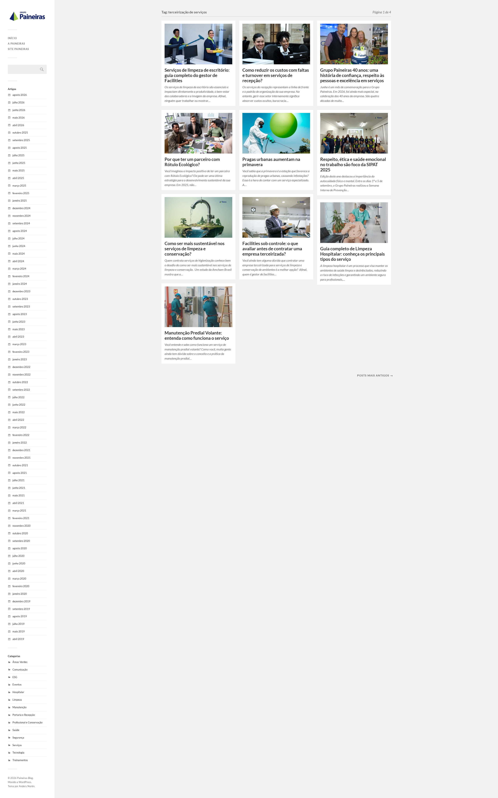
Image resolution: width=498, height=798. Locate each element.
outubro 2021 (20, 465)
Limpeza (17, 699)
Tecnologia (18, 752)
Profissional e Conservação (27, 722)
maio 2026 (18, 117)
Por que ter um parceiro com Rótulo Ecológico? (192, 162)
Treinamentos (20, 760)
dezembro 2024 (21, 208)
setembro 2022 (21, 389)
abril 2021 (18, 503)
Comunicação (19, 669)
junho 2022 (18, 404)
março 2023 (19, 344)
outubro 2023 (20, 298)
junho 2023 (18, 321)
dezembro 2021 (21, 450)
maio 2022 (18, 412)
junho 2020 (18, 563)
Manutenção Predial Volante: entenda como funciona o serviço (197, 335)
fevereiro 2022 (20, 435)
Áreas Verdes (19, 662)
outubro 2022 (20, 382)
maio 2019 (18, 631)
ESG (14, 677)
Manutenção (19, 707)
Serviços (17, 745)
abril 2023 (18, 336)
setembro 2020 (21, 540)
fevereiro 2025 (20, 193)
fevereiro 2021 (20, 518)
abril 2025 (18, 178)
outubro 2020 (20, 533)
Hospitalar (18, 692)
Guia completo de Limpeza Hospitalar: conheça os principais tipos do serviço (352, 254)
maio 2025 (18, 170)
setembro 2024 (21, 223)
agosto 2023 (19, 314)
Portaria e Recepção (23, 714)
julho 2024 (18, 238)
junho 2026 (18, 110)
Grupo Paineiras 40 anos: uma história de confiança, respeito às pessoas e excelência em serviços (352, 75)
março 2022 (19, 427)
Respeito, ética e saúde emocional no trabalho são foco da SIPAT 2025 (353, 164)
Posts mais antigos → (375, 375)
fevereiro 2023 (20, 351)
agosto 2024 (19, 230)
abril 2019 (18, 639)
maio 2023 (18, 329)
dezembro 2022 (21, 366)
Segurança (18, 737)
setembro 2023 (21, 306)
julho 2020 (18, 555)
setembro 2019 (21, 608)
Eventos (17, 684)
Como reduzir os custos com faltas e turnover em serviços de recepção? (275, 75)
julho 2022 (18, 397)
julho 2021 (18, 480)
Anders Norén (26, 786)
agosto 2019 (19, 616)
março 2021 (19, 510)
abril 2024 (18, 261)
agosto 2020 (19, 548)
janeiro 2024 (19, 283)
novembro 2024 (21, 215)
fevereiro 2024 (20, 276)
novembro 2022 (21, 374)
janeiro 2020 (19, 593)
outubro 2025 (20, 132)
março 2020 (19, 578)
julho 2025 (18, 155)
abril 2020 (18, 571)
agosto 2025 (19, 147)
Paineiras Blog (25, 778)
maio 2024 (18, 253)
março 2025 (19, 185)
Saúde (15, 730)
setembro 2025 (21, 140)
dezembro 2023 (21, 291)
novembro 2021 (21, 457)
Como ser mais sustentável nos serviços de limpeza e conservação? (194, 249)
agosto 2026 (19, 94)
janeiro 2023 (19, 359)
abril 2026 (18, 125)
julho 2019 (18, 623)
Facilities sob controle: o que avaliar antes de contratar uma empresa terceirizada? (272, 249)
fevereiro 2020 (20, 586)
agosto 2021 (19, 472)
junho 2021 (18, 487)
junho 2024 (18, 246)
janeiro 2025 (19, 200)
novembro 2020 (21, 525)
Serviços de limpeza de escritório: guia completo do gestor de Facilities (197, 75)
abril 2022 (18, 419)
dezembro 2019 (21, 601)
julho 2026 (18, 102)
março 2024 (19, 268)
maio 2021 (18, 495)
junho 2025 (18, 162)
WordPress (25, 782)
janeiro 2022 (19, 442)
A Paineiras (16, 43)
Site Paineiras (18, 49)
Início (12, 38)
